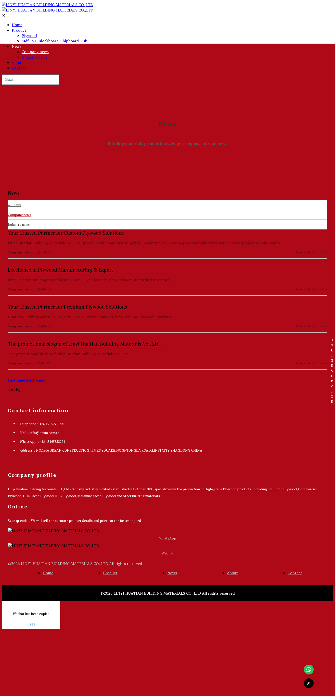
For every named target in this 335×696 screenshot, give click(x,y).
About (17, 62)
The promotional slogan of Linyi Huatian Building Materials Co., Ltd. (84, 343)
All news (14, 205)
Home (17, 24)
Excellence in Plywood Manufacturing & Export (60, 269)
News (16, 46)
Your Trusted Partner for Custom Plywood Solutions (66, 232)
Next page (35, 380)
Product (19, 30)
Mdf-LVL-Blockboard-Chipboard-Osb (54, 41)
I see (31, 624)
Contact (19, 68)
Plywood (29, 35)
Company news (35, 51)
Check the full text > (311, 252)
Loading (14, 390)
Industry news (34, 57)
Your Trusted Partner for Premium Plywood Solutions (67, 306)
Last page (16, 380)
